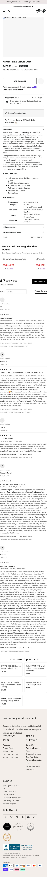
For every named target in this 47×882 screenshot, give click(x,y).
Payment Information (34, 760)
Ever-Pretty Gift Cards (11, 800)
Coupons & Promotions (12, 797)
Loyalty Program (9, 791)
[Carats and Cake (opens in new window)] (19, 827)
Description (7, 129)
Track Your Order (32, 757)
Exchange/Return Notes (12, 232)
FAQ (27, 763)
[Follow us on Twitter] (11, 817)
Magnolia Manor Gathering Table (14, 259)
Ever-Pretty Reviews (10, 754)
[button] (41, 81)
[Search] (9, 11)
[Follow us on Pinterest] (23, 817)
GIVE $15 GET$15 (9, 794)
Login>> (10, 268)
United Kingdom (27, 855)
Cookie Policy (8, 751)
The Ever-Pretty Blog (10, 757)
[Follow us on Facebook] (6, 817)
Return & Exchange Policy (33, 749)
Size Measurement (33, 766)
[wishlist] (37, 11)
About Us (6, 745)
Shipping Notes (9, 227)
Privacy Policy (8, 748)
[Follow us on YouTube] (28, 817)
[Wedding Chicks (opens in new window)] (7, 827)
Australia (14, 857)
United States (15, 855)
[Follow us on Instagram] (17, 817)
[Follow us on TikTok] (34, 817)
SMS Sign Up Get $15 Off (10, 786)
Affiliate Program (9, 803)
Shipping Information (34, 754)
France (37, 855)
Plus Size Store (23, 857)
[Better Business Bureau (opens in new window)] (18, 847)
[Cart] (42, 11)
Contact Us (30, 745)
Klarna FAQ (30, 769)
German (6, 857)
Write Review (39, 281)
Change (39, 97)
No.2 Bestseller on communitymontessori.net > (20, 69)
